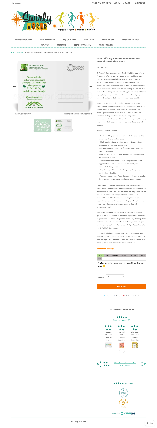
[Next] (90, 86)
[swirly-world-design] (78, 22)
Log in (117, 3)
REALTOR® (45, 45)
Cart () (128, 3)
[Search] (13, 3)
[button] (119, 351)
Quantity (100, 277)
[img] (121, 317)
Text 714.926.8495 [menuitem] (101, 3)
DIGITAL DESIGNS (70, 40)
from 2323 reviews (120, 320)
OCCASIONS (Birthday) (83, 45)
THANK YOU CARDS (106, 45)
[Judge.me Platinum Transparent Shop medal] (123, 393)
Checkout (140, 3)
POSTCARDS (62, 45)
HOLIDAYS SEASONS (48, 40)
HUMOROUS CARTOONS (24, 40)
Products (20, 52)
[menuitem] (25, 39)
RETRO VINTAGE (108, 40)
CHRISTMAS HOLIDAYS (131, 40)
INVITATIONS (89, 40)
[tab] (100, 255)
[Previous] (14, 86)
